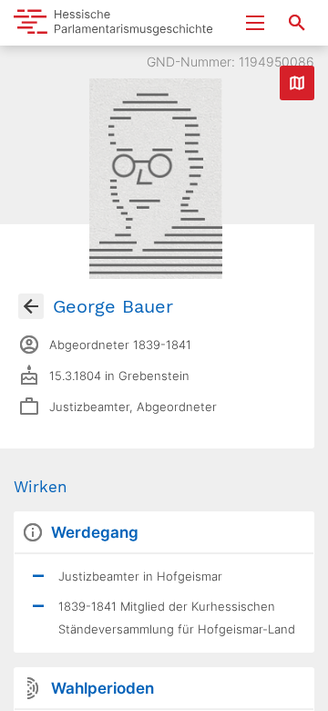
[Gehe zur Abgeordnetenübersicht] (31, 306)
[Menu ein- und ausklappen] (255, 22)
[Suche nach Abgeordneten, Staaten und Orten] (297, 22)
